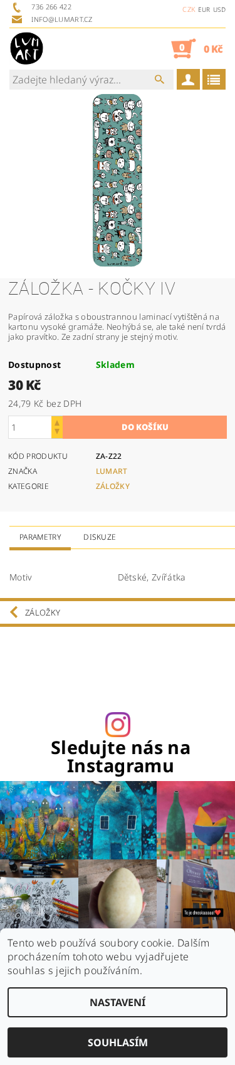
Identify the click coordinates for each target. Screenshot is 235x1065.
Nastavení (117, 1002)
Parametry (40, 537)
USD (219, 9)
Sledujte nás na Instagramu (121, 756)
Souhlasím (118, 1042)
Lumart (112, 471)
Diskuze (99, 537)
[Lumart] (26, 48)
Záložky (113, 486)
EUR (204, 9)
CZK (188, 9)
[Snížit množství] (57, 433)
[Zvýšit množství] (57, 422)
